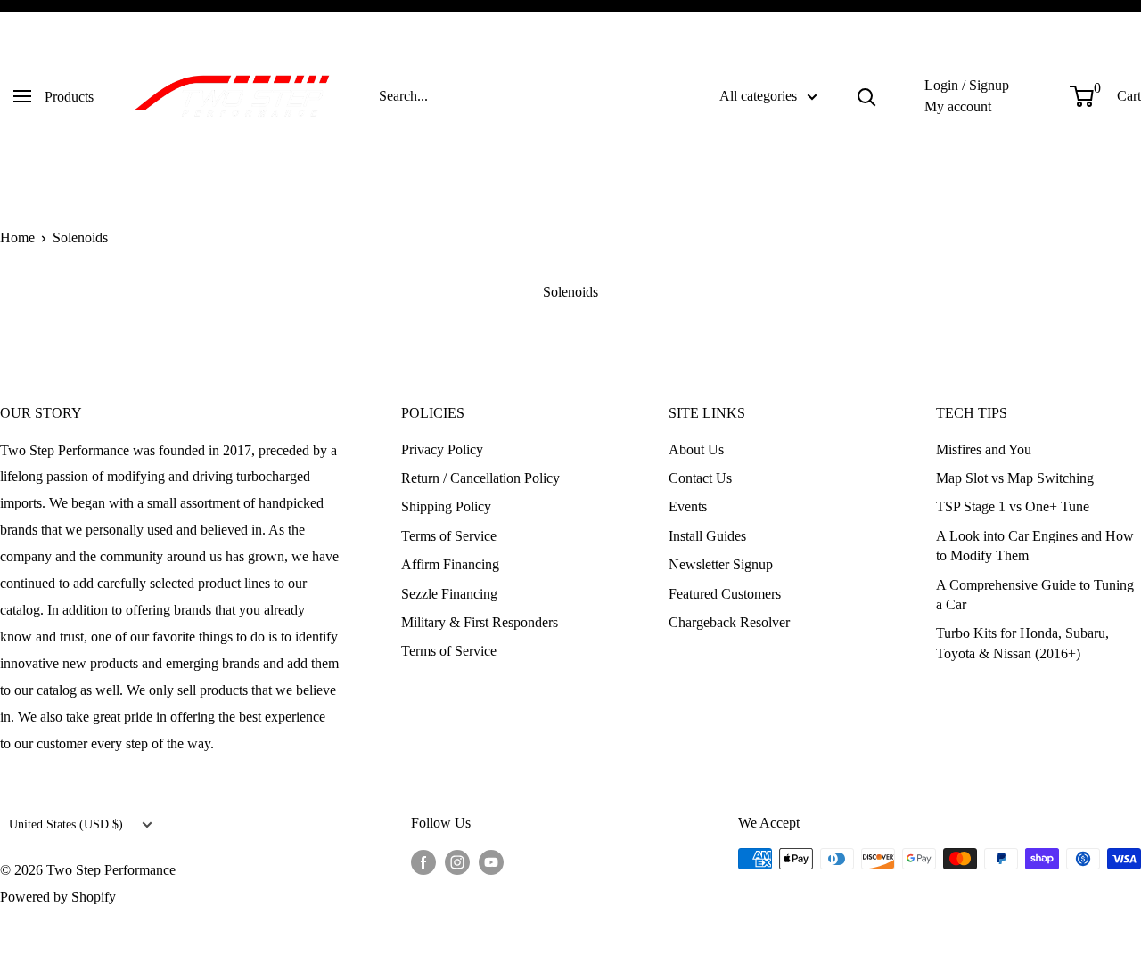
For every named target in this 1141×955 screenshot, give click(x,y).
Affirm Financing (450, 564)
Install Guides (707, 535)
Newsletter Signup (721, 564)
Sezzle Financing (449, 593)
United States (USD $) (66, 824)
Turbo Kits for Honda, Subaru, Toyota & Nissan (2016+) (1022, 642)
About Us (696, 449)
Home (17, 237)
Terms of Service (449, 535)
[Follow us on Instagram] (457, 861)
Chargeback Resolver (729, 622)
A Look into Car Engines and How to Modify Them (1035, 545)
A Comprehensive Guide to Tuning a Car (1035, 594)
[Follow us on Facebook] (423, 861)
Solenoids (80, 237)
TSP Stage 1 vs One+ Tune (1012, 506)
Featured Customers (725, 593)
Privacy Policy (442, 449)
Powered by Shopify (58, 896)
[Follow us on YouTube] (491, 861)
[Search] (866, 96)
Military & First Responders (479, 622)
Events (688, 506)
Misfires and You (983, 449)
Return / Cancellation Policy (480, 478)
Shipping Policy (446, 506)
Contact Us (700, 478)
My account (957, 106)
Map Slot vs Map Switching (1015, 478)
